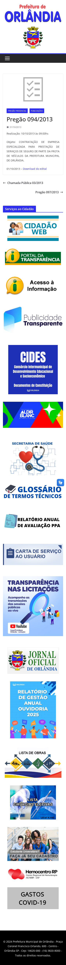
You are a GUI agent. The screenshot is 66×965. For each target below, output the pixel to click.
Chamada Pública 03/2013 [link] (25, 183)
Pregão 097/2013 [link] (47, 192)
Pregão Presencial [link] (17, 111)
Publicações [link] (37, 111)
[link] (33, 14)
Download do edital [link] (35, 168)
